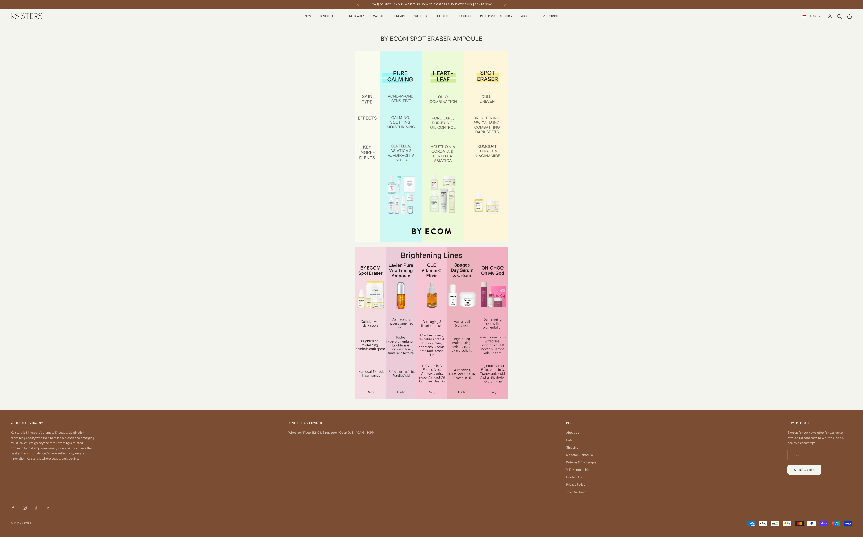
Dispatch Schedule (579, 455)
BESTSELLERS (328, 16)
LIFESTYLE (443, 16)
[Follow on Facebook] (13, 508)
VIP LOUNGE (550, 16)
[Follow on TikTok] (36, 508)
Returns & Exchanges (581, 462)
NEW (308, 16)
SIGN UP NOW (483, 4)
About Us (572, 433)
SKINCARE (398, 16)
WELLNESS (421, 16)
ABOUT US (527, 16)
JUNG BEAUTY (355, 16)
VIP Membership (577, 470)
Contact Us (574, 477)
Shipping (572, 447)
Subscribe (804, 469)
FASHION (465, 16)
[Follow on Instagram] (24, 508)
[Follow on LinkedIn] (48, 508)
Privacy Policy (575, 484)
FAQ (569, 440)
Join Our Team (576, 492)
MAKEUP (378, 16)
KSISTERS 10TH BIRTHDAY (496, 16)
